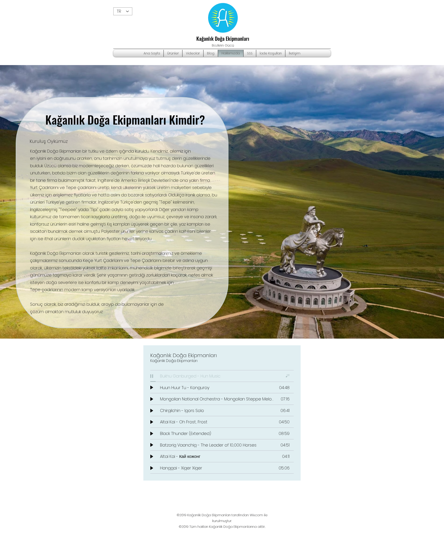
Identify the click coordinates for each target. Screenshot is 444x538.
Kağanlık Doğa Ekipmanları (222, 38)
